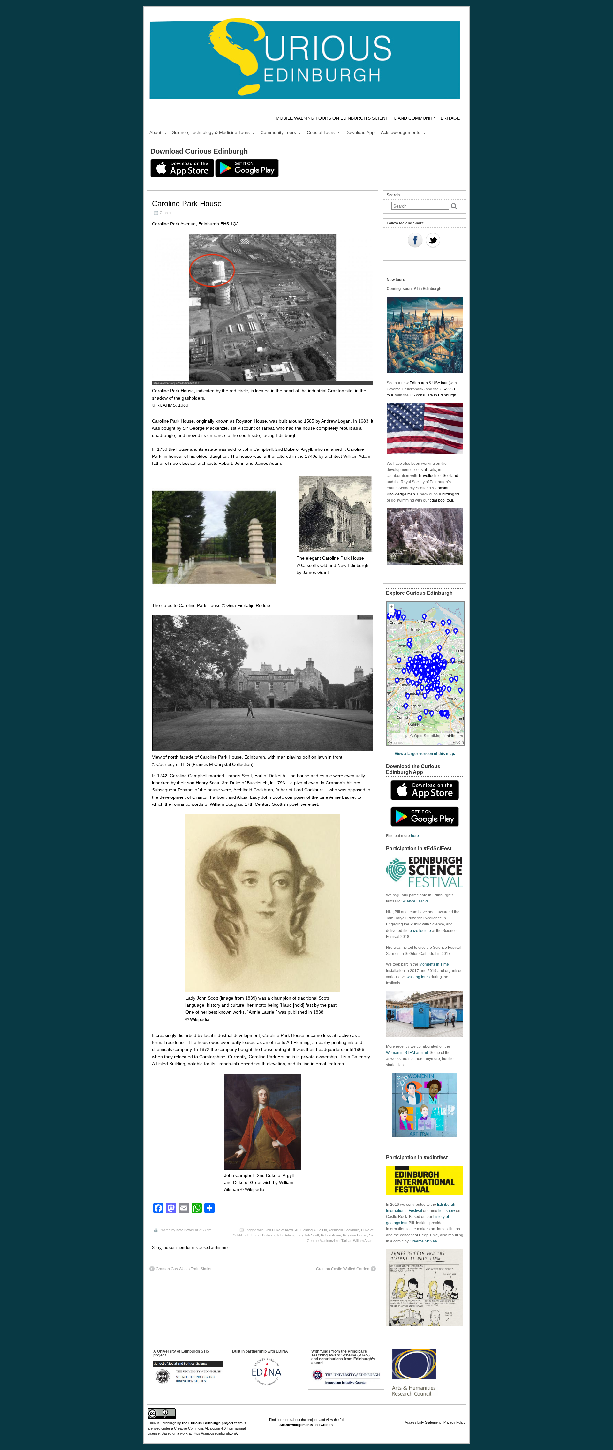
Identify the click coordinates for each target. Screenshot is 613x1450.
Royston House (355, 1235)
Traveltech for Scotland (438, 475)
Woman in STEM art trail (407, 1052)
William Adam (363, 1240)
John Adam (285, 1235)
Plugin (458, 742)
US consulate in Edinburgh (433, 395)
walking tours (418, 977)
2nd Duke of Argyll (279, 1230)
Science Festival (415, 901)
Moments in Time (434, 964)
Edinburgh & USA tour (429, 383)
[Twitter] (433, 240)
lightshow (446, 1210)
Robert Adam (331, 1235)
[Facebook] (415, 240)
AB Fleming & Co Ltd (311, 1230)
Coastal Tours (321, 132)
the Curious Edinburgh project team (212, 1423)
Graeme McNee (423, 1241)
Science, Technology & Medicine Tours (211, 132)
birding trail (452, 494)
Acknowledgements (400, 132)
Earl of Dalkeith (263, 1235)
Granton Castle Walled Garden (342, 1269)
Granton (166, 213)
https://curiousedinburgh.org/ (215, 1433)
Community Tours (278, 132)
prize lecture (420, 930)
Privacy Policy (454, 1422)
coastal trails (425, 469)
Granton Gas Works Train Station (184, 1269)
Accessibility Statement (423, 1422)
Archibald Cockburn (344, 1230)
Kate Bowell (185, 1230)
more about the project (300, 1420)
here (415, 836)
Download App (360, 132)
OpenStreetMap (428, 736)
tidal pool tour (441, 500)
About (155, 132)
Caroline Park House (187, 203)
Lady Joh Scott (307, 1235)
